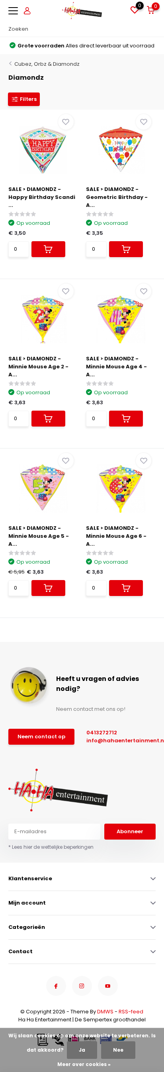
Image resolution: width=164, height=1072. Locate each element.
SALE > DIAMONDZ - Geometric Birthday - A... (117, 197)
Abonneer (130, 831)
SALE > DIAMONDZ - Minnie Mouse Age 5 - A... (38, 536)
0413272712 (101, 732)
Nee (118, 1049)
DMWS (105, 1011)
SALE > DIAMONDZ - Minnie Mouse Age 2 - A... (38, 366)
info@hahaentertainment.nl (117, 740)
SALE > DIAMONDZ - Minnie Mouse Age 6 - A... (116, 536)
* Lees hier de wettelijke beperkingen (51, 847)
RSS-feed (131, 1011)
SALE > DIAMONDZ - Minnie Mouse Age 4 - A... (116, 366)
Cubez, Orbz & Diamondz (47, 64)
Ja (82, 1049)
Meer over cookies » (84, 1064)
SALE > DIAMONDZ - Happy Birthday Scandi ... (41, 197)
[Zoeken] (152, 29)
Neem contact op (41, 736)
